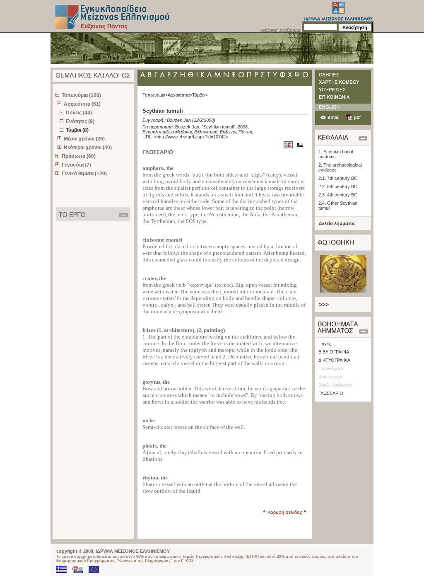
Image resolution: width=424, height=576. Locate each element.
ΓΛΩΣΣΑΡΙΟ (330, 393)
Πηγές (324, 343)
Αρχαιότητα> (180, 94)
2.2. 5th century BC (337, 186)
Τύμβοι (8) (77, 130)
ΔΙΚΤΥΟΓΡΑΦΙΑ (334, 360)
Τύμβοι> (200, 94)
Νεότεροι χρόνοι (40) (88, 147)
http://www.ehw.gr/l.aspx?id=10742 (191, 136)
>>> (324, 304)
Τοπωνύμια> (155, 94)
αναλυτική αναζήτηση (280, 29)
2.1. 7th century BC (337, 178)
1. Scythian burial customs (335, 154)
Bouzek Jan (179, 120)
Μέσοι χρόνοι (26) (84, 139)
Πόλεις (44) (79, 113)
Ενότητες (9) (80, 121)
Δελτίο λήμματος (337, 223)
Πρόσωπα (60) (79, 156)
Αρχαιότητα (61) (82, 104)
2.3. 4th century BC (337, 194)
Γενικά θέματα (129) (84, 174)
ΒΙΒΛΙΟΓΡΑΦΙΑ (333, 351)
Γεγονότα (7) (76, 165)
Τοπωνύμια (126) (81, 95)
